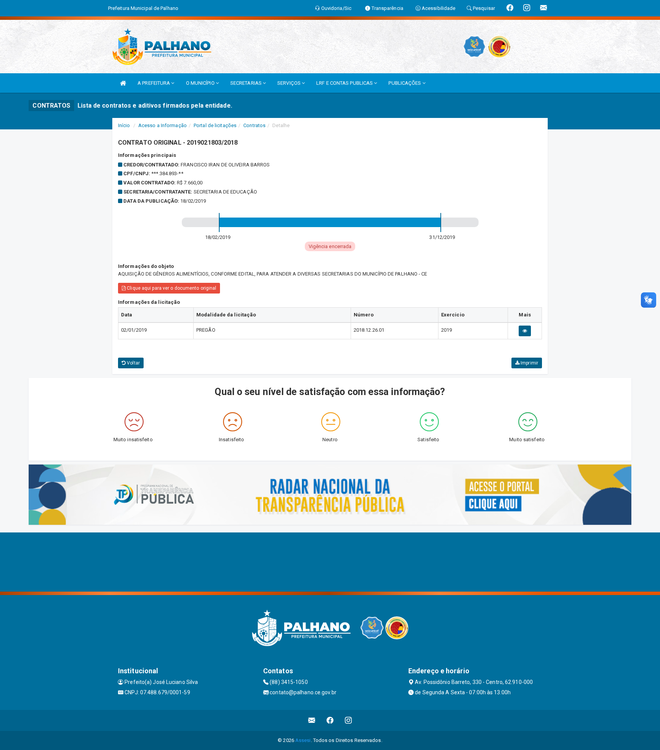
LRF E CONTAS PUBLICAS (345, 83)
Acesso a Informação (162, 125)
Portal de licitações (215, 125)
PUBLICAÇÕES (405, 83)
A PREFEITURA (154, 83)
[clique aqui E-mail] (312, 720)
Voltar (133, 363)
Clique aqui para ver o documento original (171, 288)
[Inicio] (123, 83)
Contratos (254, 125)
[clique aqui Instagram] (348, 720)
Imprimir (528, 363)
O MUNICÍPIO (201, 83)
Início (124, 125)
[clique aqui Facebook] (330, 720)
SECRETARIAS (246, 83)
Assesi (303, 740)
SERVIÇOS (289, 83)
